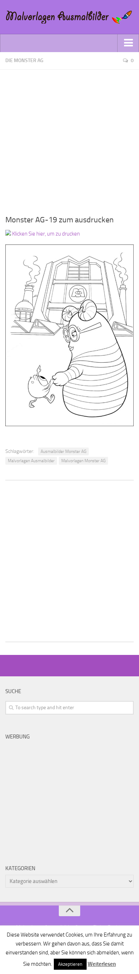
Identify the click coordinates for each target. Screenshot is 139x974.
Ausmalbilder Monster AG (63, 451)
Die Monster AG (24, 60)
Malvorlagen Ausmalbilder (31, 460)
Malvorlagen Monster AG (83, 460)
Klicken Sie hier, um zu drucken (45, 234)
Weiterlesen (102, 964)
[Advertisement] (69, 139)
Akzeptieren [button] (70, 964)
